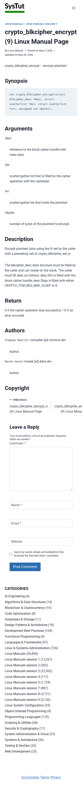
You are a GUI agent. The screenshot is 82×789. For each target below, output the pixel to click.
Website (16, 541)
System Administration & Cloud (27, 734)
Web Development (17, 751)
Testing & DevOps (17, 746)
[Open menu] (73, 8)
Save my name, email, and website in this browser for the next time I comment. (39, 554)
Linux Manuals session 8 (22, 694)
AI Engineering (15, 596)
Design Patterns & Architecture (26, 625)
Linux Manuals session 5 (22, 682)
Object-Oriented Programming (25, 711)
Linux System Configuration (24, 705)
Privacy (55, 777)
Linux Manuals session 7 (22, 688)
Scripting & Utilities (18, 723)
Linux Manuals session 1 (22, 659)
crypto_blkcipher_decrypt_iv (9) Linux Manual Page (29, 405)
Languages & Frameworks (23, 642)
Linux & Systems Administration (27, 648)
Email (16, 523)
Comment (17, 443)
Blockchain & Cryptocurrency (25, 608)
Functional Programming (22, 636)
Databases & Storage (19, 619)
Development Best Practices (24, 631)
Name (16, 505)
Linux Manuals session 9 (41, 24)
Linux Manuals (14, 24)
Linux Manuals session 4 (22, 677)
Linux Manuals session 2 (22, 665)
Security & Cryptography (22, 728)
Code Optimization (18, 613)
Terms (44, 777)
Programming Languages (23, 717)
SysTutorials (30, 777)
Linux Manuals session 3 (22, 671)
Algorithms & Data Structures (25, 602)
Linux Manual (15, 50)
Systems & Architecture (21, 740)
